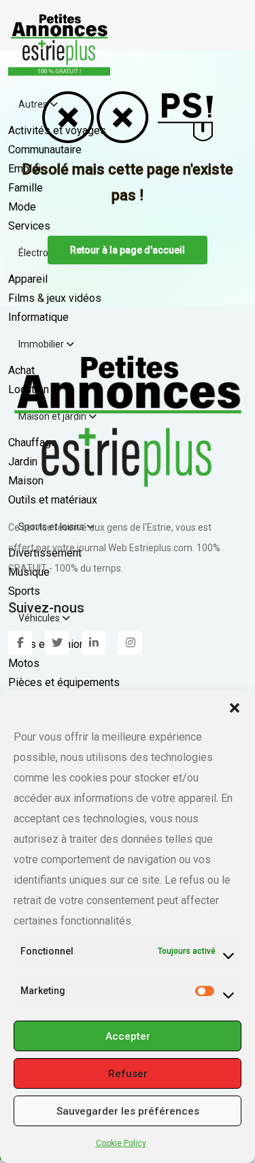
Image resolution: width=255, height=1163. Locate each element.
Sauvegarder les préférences (127, 1111)
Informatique (38, 317)
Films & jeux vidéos (54, 298)
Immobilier (42, 344)
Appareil (28, 279)
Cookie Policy (121, 1143)
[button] (234, 706)
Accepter (127, 1036)
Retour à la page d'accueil (127, 250)
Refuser (128, 1074)
